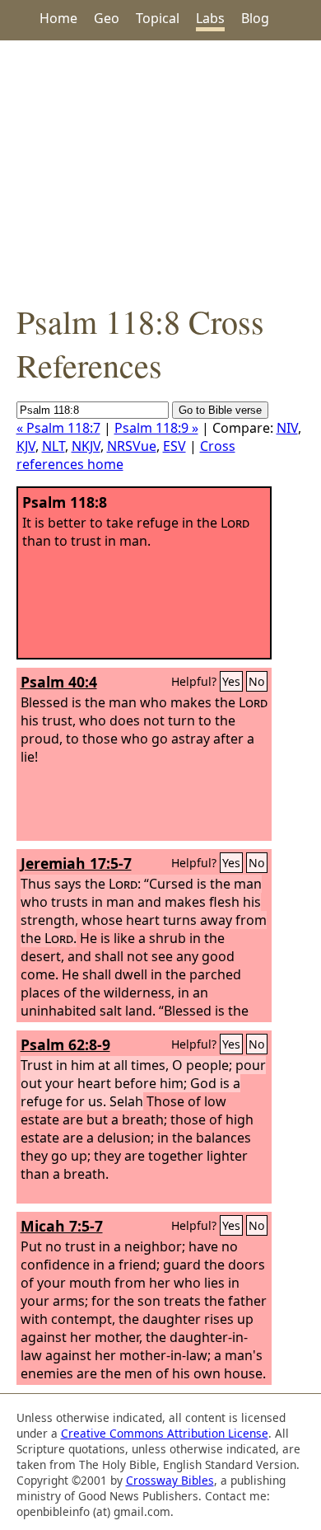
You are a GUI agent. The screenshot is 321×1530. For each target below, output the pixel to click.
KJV (25, 446)
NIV (287, 428)
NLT (53, 446)
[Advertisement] (160, 170)
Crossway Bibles (170, 1480)
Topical (157, 18)
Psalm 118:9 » (156, 428)
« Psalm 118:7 (58, 428)
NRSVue (131, 446)
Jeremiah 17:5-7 (76, 863)
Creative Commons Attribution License (164, 1433)
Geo (106, 18)
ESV (174, 446)
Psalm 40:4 (59, 682)
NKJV (86, 446)
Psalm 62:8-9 (65, 1044)
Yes (231, 681)
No (257, 681)
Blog (255, 18)
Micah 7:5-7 (62, 1226)
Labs (210, 18)
